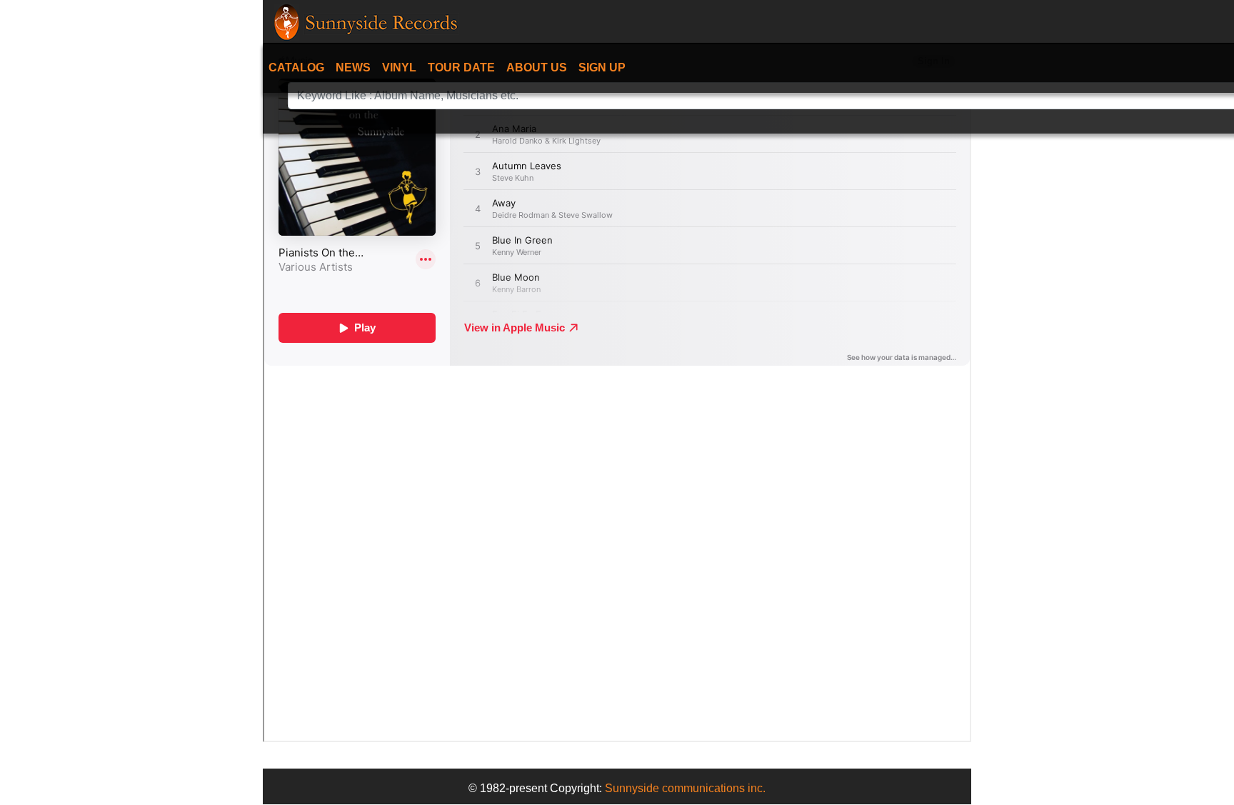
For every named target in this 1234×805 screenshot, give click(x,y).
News (353, 67)
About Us (536, 67)
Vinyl (399, 67)
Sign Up (602, 67)
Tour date (461, 67)
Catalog (296, 67)
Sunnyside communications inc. (685, 788)
